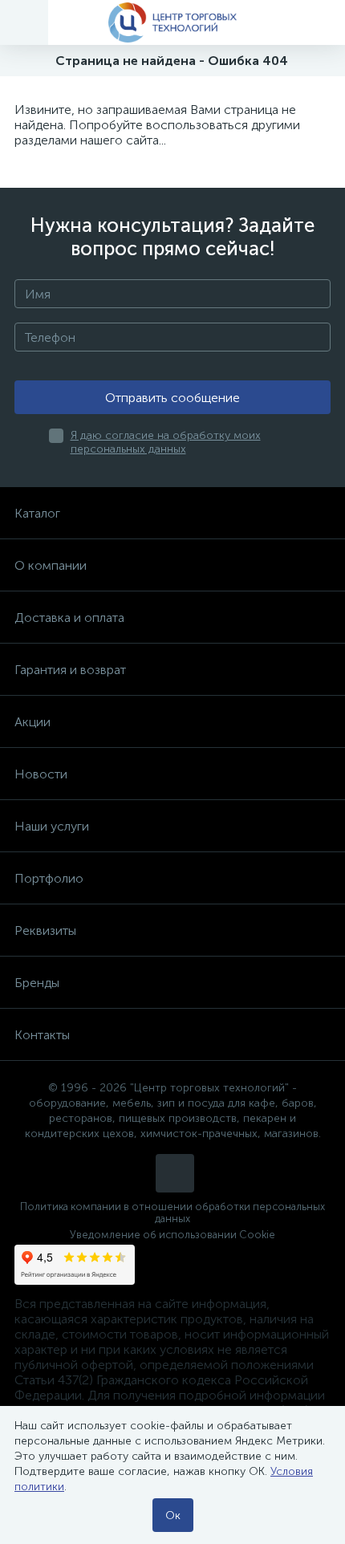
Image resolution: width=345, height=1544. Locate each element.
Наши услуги (51, 826)
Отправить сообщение (172, 397)
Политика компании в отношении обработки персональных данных (172, 1213)
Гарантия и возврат (70, 669)
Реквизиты (45, 930)
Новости (40, 774)
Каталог (37, 513)
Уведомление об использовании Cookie (172, 1235)
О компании (50, 565)
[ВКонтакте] (175, 1173)
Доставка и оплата (69, 617)
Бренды (36, 982)
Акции (32, 721)
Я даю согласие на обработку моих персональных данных (166, 442)
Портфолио (48, 878)
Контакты (42, 1034)
